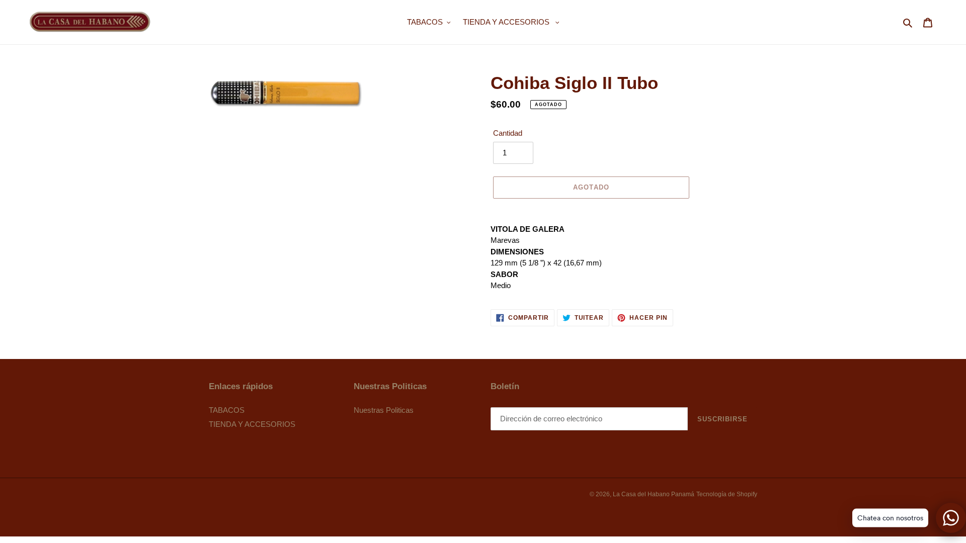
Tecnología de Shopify (726, 494)
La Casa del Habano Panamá (653, 494)
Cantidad (507, 133)
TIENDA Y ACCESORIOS (252, 424)
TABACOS (227, 410)
